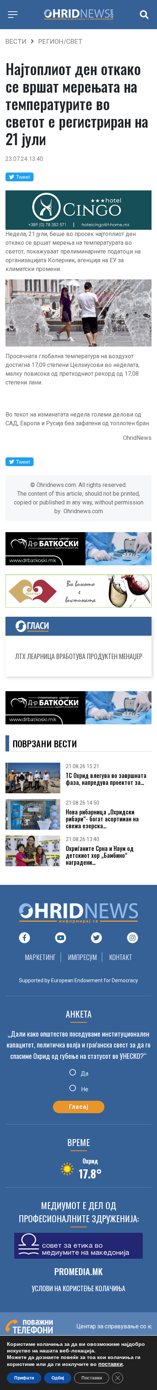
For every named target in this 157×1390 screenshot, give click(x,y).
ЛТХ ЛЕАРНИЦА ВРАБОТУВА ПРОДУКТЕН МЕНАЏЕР (78, 656)
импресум (82, 957)
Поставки (91, 1378)
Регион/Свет (60, 41)
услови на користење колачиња (78, 1288)
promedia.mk (78, 1271)
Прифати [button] (24, 1378)
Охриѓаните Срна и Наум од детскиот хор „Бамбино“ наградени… (100, 855)
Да (83, 1073)
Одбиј (57, 1378)
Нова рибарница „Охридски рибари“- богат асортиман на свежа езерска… (102, 819)
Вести (15, 41)
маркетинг (40, 957)
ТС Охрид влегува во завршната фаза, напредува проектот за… (106, 779)
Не (84, 1089)
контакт (120, 957)
